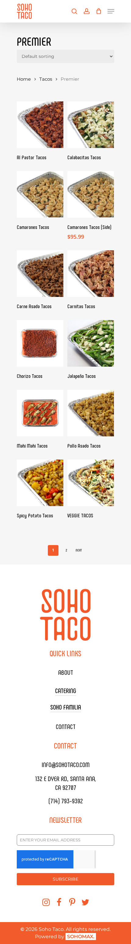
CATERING (65, 690)
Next (79, 550)
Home (24, 79)
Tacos (45, 79)
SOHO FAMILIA (65, 707)
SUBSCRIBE (65, 879)
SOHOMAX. (80, 936)
